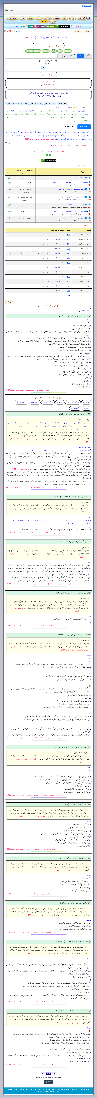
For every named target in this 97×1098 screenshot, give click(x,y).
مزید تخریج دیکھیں (10, 302)
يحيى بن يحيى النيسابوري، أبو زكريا (68, 218)
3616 (43, 1074)
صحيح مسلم (48, 74)
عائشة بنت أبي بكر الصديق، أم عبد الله (67, 177)
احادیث (53, 51)
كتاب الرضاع (48, 81)
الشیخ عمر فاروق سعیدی (48, 402)
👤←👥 (88, 177)
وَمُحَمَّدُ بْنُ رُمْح (67, 111)
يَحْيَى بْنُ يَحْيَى (80, 111)
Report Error (63, 103)
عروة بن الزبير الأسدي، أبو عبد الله (69, 182)
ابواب (60, 51)
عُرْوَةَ (77, 114)
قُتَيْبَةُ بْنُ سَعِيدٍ (27, 111)
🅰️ (10, 31)
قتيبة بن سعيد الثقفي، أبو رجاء (71, 204)
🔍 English (10, 103)
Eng (87, 31)
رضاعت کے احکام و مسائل (48, 85)
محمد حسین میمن (86, 402)
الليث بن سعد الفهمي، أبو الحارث (70, 197)
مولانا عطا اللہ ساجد (34, 402)
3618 (53, 1074)
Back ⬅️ (49, 1082)
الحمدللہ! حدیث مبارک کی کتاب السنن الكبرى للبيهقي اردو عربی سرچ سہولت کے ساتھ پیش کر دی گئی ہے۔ (50, 37)
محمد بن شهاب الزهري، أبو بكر (72, 189)
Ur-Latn (77, 31)
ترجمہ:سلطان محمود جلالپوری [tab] (84, 126)
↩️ (5, 31)
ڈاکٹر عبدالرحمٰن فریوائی (21, 402)
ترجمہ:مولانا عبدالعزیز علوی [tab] (70, 126)
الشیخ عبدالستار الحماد (75, 408)
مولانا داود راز (86, 408)
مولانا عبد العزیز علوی (85, 310)
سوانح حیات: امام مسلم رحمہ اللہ (33, 51)
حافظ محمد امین (59, 402)
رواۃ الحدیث (46, 51)
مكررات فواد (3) (36, 103)
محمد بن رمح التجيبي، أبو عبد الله (69, 211)
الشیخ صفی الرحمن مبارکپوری (73, 402)
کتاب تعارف (67, 51)
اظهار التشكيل (22, 103)
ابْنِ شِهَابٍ (87, 114)
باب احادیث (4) (50, 103)
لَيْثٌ (12, 111)
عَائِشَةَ (68, 114)
